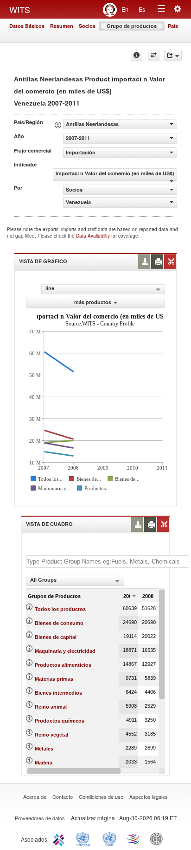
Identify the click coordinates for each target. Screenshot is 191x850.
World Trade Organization (134, 838)
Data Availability (93, 235)
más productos (92, 302)
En (124, 9)
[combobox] (75, 581)
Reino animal (51, 707)
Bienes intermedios (58, 693)
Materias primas (54, 679)
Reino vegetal (51, 734)
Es (142, 9)
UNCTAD (85, 838)
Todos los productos (60, 609)
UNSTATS (109, 838)
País (173, 25)
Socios (87, 25)
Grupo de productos (132, 25)
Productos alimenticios (63, 665)
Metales (44, 748)
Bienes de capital (55, 637)
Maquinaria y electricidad (65, 651)
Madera (43, 762)
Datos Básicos (27, 25)
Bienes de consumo (59, 623)
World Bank (158, 838)
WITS (19, 9)
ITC (60, 838)
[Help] (136, 55)
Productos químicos (59, 721)
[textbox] (107, 561)
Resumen (61, 25)
